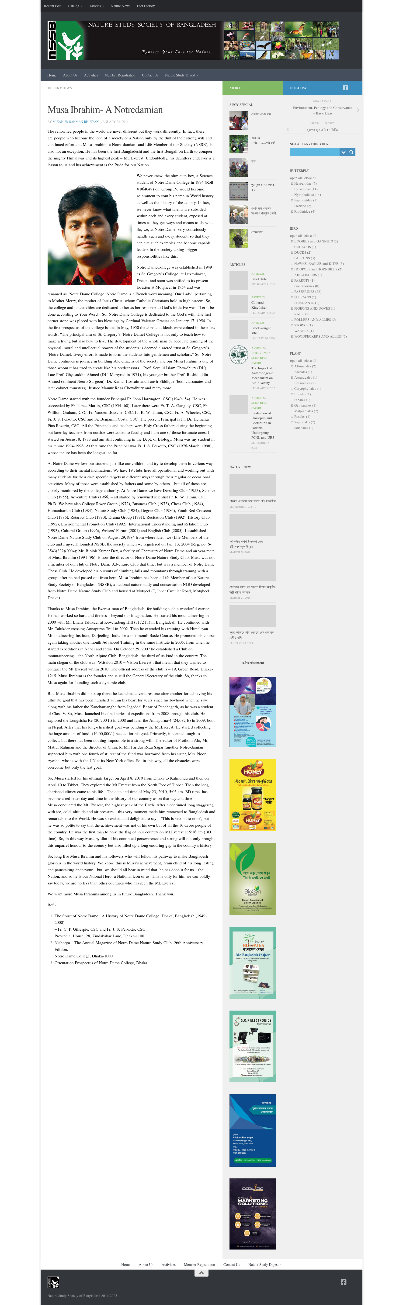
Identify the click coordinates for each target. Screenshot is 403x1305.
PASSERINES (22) (307, 291)
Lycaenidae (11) (306, 188)
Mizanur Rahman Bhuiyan (76, 121)
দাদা (253, 161)
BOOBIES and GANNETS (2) (316, 241)
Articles (95, 5)
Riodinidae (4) (304, 211)
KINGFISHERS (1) (308, 274)
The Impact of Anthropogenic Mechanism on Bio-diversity (262, 375)
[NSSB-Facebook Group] (352, 88)
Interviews (60, 87)
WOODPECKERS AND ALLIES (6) (320, 336)
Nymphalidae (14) (307, 194)
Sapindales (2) (304, 422)
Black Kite (259, 278)
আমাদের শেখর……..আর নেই (263, 140)
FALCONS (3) (304, 257)
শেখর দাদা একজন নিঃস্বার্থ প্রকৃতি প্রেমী (263, 210)
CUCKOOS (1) (305, 246)
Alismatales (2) (305, 366)
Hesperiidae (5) (305, 183)
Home (51, 74)
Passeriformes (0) (306, 285)
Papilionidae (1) (305, 200)
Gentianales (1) (305, 405)
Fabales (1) (302, 399)
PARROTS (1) (304, 280)
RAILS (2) (301, 313)
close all (310, 177)
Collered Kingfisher (259, 305)
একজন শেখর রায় (261, 114)
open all (296, 177)
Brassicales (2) (305, 382)
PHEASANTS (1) (306, 302)
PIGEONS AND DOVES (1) (314, 308)
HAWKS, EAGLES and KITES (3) (319, 263)
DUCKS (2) (302, 252)
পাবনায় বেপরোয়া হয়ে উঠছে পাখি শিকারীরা (252, 501)
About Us (70, 74)
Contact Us (150, 74)
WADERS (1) (304, 330)
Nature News (120, 5)
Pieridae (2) (302, 205)
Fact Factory (146, 5)
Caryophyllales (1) (307, 388)
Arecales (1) (303, 371)
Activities (91, 74)
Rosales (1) (302, 416)
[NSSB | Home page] (193, 40)
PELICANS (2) (305, 297)
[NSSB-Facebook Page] (345, 87)
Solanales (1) (303, 427)
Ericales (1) (302, 394)
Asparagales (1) (305, 377)
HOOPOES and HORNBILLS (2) (318, 269)
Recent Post (52, 5)
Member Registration (119, 74)
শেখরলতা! (257, 231)
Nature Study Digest (180, 74)
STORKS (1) (303, 325)
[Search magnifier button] (351, 152)
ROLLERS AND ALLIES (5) (315, 319)
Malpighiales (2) (306, 410)
